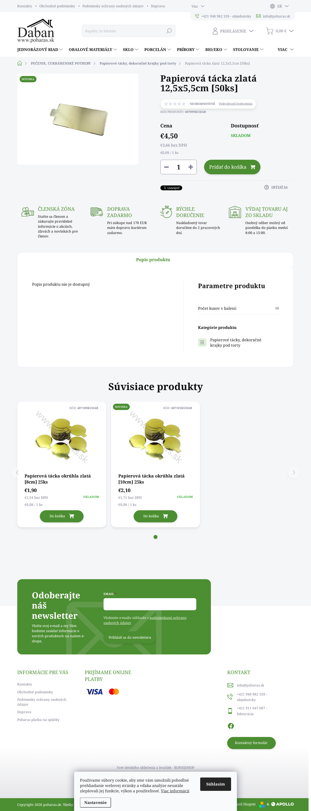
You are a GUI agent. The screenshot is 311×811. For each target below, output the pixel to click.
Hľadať (169, 30)
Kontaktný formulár (251, 742)
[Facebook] (230, 725)
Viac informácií (175, 791)
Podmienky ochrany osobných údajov (113, 6)
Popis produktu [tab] (153, 259)
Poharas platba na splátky (38, 719)
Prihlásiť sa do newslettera (130, 637)
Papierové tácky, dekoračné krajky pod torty (235, 342)
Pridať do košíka (227, 167)
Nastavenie (95, 802)
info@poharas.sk (250, 685)
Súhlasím (215, 784)
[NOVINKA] (155, 437)
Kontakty (24, 6)
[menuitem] (40, 49)
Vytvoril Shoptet (242, 804)
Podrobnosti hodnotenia (235, 103)
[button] (155, 537)
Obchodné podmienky (57, 6)
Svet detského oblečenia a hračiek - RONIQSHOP (155, 767)
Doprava (158, 6)
